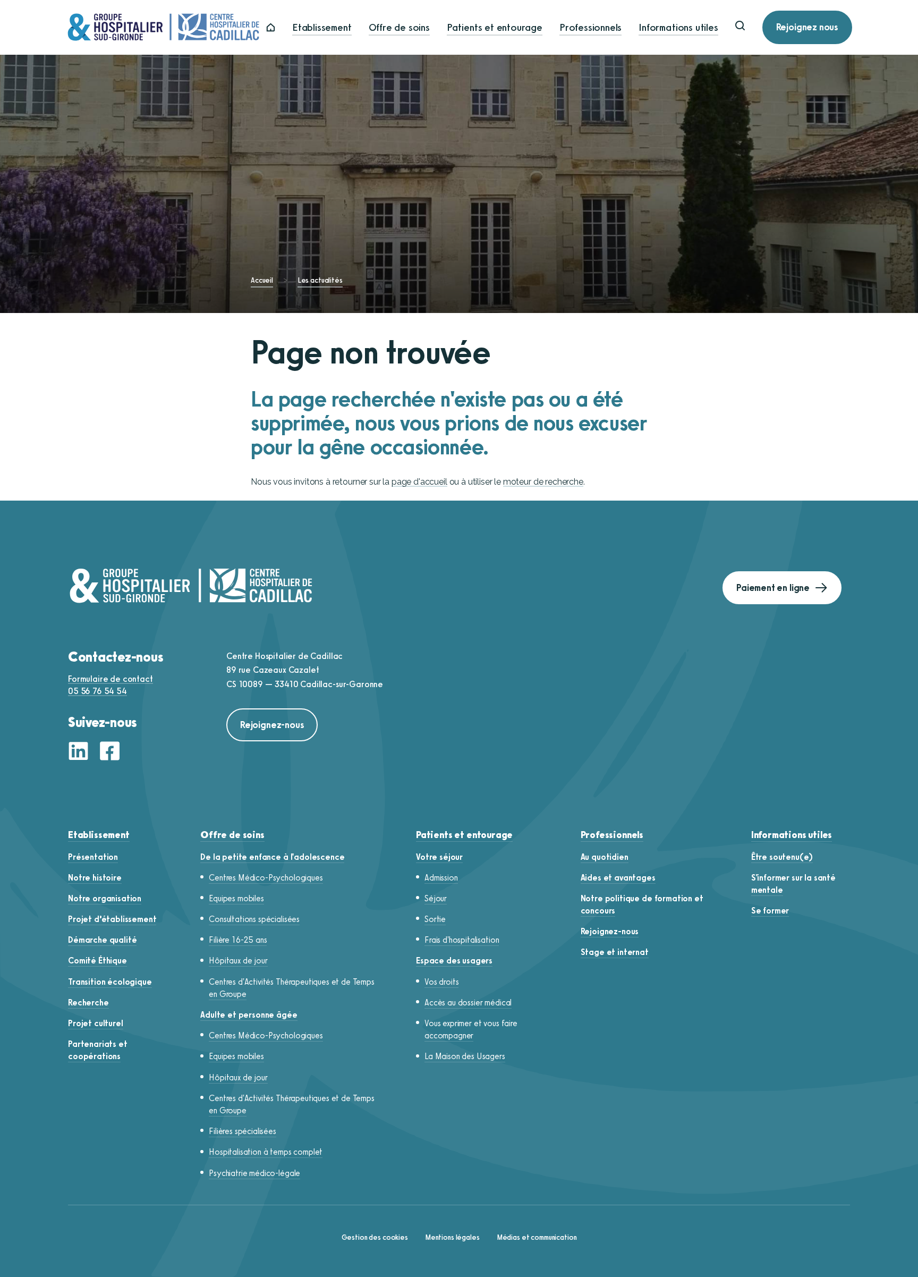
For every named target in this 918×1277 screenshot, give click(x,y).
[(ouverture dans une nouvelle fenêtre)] (81, 752)
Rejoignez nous (807, 27)
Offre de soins (399, 27)
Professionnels (590, 27)
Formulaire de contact (110, 679)
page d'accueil (419, 482)
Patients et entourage (494, 27)
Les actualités (320, 280)
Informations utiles (678, 27)
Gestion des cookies (375, 1237)
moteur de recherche (543, 482)
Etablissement (322, 27)
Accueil (262, 280)
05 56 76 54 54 (97, 691)
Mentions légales (452, 1237)
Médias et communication (537, 1237)
